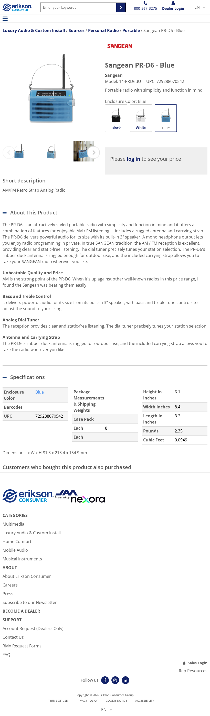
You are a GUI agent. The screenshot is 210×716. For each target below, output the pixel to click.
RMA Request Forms (22, 646)
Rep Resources (193, 671)
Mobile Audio (15, 550)
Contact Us (13, 637)
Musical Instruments (22, 559)
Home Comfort (17, 541)
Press (8, 593)
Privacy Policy (87, 700)
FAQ (6, 654)
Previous (9, 152)
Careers (10, 585)
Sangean (114, 75)
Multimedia (13, 524)
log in (133, 158)
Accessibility (144, 700)
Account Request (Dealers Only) (33, 628)
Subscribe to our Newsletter (30, 602)
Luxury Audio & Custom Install (32, 533)
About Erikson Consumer (27, 576)
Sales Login (197, 662)
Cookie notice (116, 700)
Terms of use (58, 700)
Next (93, 152)
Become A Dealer (21, 611)
